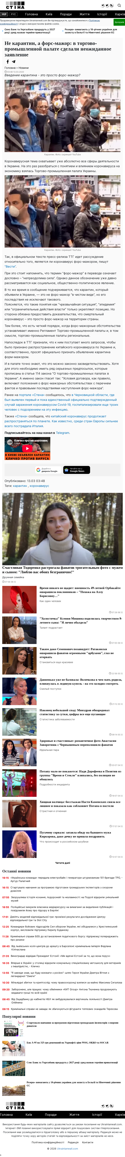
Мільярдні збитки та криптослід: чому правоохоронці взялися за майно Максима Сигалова (66, 982)
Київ (49, 14)
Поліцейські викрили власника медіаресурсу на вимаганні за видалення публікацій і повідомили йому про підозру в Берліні (62, 908)
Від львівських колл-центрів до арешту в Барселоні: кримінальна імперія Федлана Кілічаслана (61, 948)
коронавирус (39, 486)
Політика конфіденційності (48, 1142)
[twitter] (107, 5)
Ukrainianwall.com (67, 1148)
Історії (102, 14)
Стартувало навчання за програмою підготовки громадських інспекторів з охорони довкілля (62, 889)
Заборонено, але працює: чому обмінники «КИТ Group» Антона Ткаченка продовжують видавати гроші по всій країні (64, 991)
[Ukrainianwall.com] (15, 5)
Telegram (62, 433)
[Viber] (20, 62)
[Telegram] (14, 62)
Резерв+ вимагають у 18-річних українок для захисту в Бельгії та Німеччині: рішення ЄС (91, 31)
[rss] (111, 5)
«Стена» (21, 416)
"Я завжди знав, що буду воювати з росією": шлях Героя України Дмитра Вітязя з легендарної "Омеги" (60, 974)
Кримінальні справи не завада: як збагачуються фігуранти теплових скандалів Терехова (64, 1008)
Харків (120, 14)
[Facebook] (8, 62)
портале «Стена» (32, 395)
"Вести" (10, 266)
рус (13, 14)
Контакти (87, 1142)
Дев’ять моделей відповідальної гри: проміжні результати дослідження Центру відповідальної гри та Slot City (57, 918)
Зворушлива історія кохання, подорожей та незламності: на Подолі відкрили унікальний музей (65, 899)
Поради (66, 14)
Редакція (73, 1142)
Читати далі (62, 862)
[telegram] (102, 5)
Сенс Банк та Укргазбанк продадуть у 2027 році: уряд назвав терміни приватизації (30, 31)
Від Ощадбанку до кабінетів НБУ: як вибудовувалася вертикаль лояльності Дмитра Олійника (61, 1001)
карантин (20, 486)
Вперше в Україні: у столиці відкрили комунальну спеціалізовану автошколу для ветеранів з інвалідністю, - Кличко (66, 964)
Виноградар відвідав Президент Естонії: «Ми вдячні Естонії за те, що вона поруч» (60, 955)
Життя (85, 14)
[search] (119, 5)
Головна (31, 14)
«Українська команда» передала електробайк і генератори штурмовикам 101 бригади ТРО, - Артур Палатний (66, 879)
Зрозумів (119, 22)
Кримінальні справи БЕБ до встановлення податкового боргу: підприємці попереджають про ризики (64, 938)
